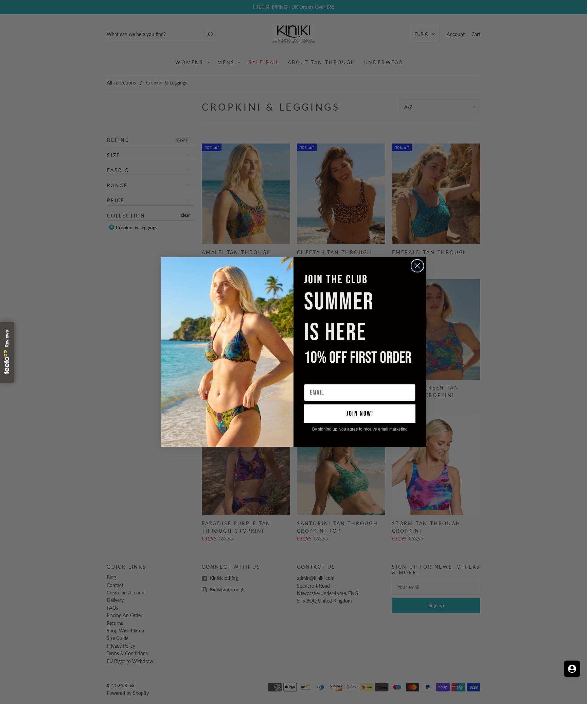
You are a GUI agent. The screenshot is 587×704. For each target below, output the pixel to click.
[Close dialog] (417, 266)
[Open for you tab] (572, 669)
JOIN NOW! (359, 414)
